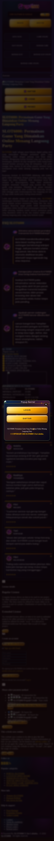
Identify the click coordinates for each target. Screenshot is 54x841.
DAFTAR (27, 418)
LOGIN (27, 410)
